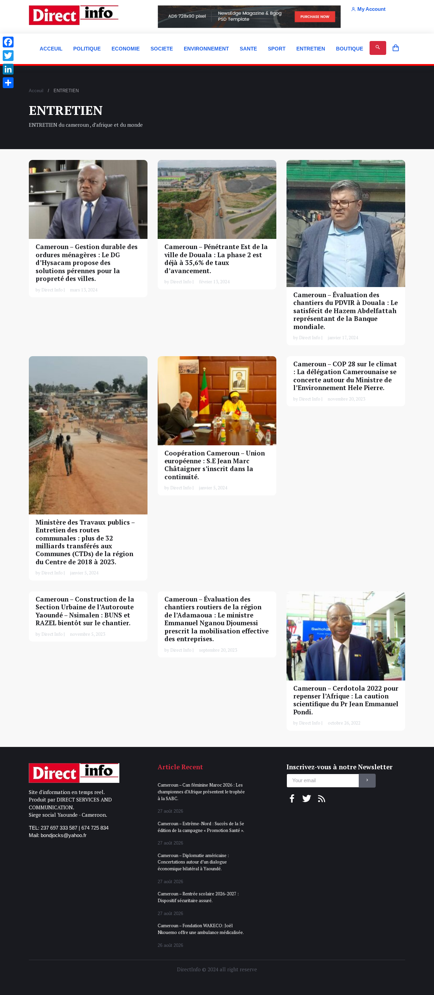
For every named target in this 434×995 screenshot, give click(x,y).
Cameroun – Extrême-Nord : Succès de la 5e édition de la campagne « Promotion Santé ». (201, 826)
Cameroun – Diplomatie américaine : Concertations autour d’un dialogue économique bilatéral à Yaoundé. (193, 862)
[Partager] (8, 82)
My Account (371, 9)
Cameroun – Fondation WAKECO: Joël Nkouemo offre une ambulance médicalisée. (201, 928)
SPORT (276, 49)
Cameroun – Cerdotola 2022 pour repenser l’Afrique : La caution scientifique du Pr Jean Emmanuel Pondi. (345, 700)
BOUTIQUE (349, 49)
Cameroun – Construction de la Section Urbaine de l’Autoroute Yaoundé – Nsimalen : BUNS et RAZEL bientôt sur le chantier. (85, 611)
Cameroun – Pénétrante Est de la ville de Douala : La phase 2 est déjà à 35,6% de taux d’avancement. (216, 259)
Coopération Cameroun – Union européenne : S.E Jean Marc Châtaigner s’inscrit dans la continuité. (214, 465)
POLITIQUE (87, 49)
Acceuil (36, 90)
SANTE (248, 49)
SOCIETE (162, 49)
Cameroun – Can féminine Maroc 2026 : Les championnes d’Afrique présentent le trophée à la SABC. (201, 791)
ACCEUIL (51, 49)
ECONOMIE (126, 49)
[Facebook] (8, 42)
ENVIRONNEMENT (206, 49)
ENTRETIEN (310, 49)
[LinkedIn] (8, 69)
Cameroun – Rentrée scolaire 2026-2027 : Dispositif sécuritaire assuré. (198, 897)
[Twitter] (8, 55)
